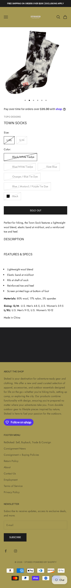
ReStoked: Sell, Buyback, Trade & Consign (27, 442)
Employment (10, 480)
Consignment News (15, 448)
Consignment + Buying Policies (21, 455)
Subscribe (15, 537)
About (7, 467)
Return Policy (11, 461)
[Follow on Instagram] (15, 551)
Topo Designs (12, 116)
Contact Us (10, 473)
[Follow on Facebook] (6, 551)
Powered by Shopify (44, 562)
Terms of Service (13, 486)
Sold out (35, 210)
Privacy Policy (12, 492)
